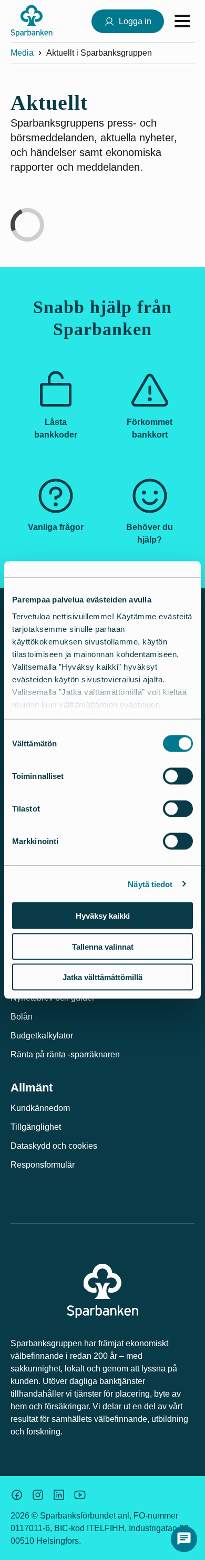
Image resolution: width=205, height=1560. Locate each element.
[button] (184, 1539)
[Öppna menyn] (182, 21)
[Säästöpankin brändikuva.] (17, 1495)
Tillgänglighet (36, 1126)
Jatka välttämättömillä (102, 977)
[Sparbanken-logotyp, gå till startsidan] (32, 21)
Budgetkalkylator (42, 1035)
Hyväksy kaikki (103, 915)
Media (22, 52)
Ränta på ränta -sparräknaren (65, 1054)
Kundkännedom (40, 1108)
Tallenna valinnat (103, 946)
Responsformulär (43, 1164)
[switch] (178, 776)
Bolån (22, 1016)
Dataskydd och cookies (54, 1145)
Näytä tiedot (150, 883)
